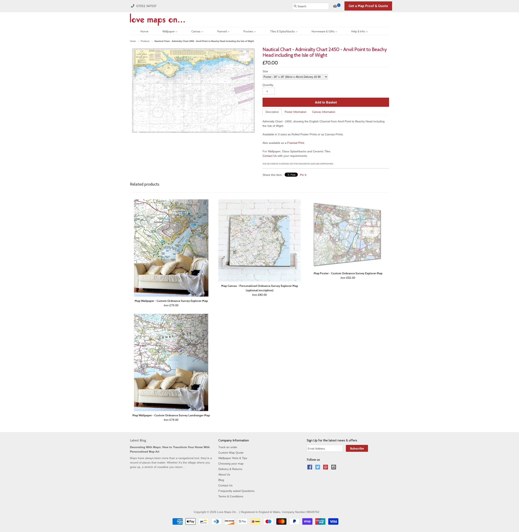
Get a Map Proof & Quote (368, 6)
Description (272, 111)
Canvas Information (323, 111)
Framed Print (295, 142)
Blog (221, 480)
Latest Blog (138, 440)
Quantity (268, 85)
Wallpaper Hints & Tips (232, 458)
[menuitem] (141, 31)
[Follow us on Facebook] (310, 468)
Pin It (303, 174)
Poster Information (295, 111)
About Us (224, 474)
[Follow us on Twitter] (318, 468)
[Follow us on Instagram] (334, 468)
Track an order (227, 447)
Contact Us (270, 155)
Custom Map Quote (230, 452)
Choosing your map (230, 463)
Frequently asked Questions (236, 490)
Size (265, 71)
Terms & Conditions (230, 496)
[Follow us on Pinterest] (326, 468)
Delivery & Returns (230, 469)
